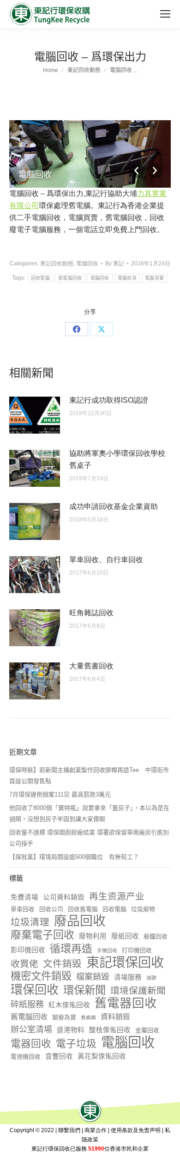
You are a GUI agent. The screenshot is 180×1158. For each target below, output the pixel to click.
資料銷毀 (115, 1017)
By (114, 263)
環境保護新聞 (138, 991)
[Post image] (34, 415)
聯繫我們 (69, 1130)
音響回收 (59, 1056)
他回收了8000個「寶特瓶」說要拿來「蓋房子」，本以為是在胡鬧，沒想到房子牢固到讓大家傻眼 (89, 813)
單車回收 (23, 909)
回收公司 (51, 909)
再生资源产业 (116, 896)
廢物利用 (93, 936)
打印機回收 (137, 950)
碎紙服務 (27, 1004)
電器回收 (31, 1043)
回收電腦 (40, 278)
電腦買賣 (154, 278)
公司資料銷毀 (63, 897)
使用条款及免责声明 (136, 1130)
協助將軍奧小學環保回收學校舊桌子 (117, 459)
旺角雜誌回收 (91, 613)
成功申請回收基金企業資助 (113, 506)
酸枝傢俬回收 (110, 1030)
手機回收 (107, 950)
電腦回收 (87, 263)
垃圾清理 (30, 922)
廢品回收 (80, 921)
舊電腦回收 (70, 278)
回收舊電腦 (83, 909)
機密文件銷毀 (41, 976)
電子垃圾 (76, 1043)
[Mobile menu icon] (165, 13)
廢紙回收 (125, 936)
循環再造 (71, 948)
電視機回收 (26, 1056)
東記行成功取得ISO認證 (108, 400)
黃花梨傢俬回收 (102, 1056)
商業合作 (95, 1130)
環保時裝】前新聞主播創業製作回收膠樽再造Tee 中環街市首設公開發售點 (89, 775)
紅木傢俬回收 (69, 1005)
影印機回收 (28, 950)
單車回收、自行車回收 (106, 560)
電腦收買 (127, 278)
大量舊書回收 (91, 666)
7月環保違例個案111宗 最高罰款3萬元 (60, 794)
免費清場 (24, 897)
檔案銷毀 (92, 976)
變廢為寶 (64, 1017)
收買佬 (24, 964)
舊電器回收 (126, 1003)
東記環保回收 (125, 962)
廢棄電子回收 (42, 934)
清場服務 (128, 977)
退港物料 (70, 1030)
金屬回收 (147, 1030)
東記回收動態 (56, 263)
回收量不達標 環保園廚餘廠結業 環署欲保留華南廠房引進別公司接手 (89, 838)
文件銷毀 (62, 963)
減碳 (151, 977)
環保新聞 (84, 990)
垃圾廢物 (143, 909)
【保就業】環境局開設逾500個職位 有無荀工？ (74, 856)
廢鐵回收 (156, 936)
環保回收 (35, 989)
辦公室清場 (31, 1029)
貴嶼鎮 (88, 1017)
